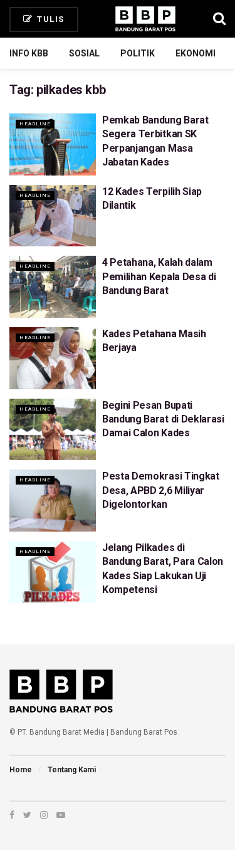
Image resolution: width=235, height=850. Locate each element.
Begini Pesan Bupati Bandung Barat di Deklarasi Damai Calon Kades (163, 419)
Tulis (49, 19)
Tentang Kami (72, 769)
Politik (137, 53)
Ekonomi (195, 53)
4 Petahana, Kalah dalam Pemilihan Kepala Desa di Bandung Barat (159, 276)
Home (20, 769)
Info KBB (28, 53)
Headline (35, 124)
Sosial (84, 53)
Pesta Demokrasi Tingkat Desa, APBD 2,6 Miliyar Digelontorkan (160, 490)
